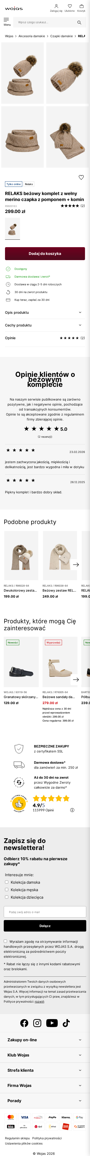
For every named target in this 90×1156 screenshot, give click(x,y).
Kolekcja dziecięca (27, 897)
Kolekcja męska (24, 889)
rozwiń (39, 1001)
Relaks (29, 184)
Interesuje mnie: (19, 874)
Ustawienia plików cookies (23, 1143)
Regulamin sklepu (17, 1138)
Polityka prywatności (47, 1138)
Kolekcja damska (25, 882)
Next (76, 564)
